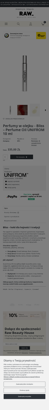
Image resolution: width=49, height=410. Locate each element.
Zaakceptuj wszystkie (24, 396)
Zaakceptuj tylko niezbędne (24, 384)
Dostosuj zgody (24, 390)
